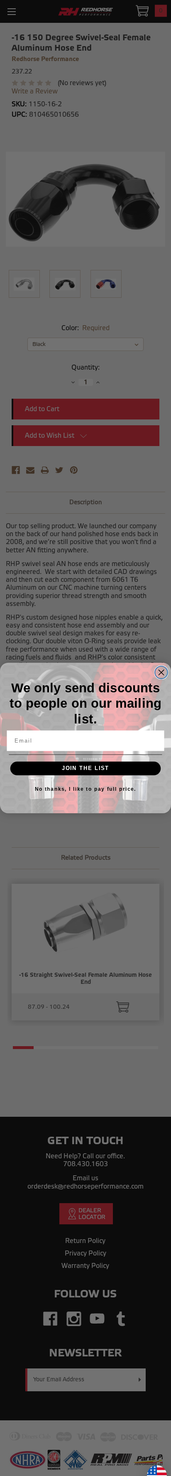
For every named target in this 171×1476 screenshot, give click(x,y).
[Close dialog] (161, 672)
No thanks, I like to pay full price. (86, 789)
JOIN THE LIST (86, 768)
